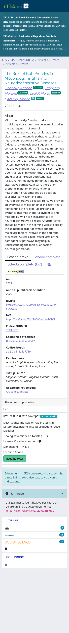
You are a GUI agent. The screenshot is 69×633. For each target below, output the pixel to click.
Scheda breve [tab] (17, 257)
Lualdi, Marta (40, 93)
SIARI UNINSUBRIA (22, 60)
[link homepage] (17, 6)
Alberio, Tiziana (18, 99)
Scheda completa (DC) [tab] (25, 264)
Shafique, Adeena (18, 88)
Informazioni (16, 493)
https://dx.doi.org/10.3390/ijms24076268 (30, 319)
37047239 (12, 330)
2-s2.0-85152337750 (18, 351)
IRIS (4, 60)
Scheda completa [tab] (47, 257)
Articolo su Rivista (17, 64)
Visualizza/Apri (15, 458)
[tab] (49, 264)
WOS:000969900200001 (20, 341)
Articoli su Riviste (48, 60)
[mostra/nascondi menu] (65, 6)
